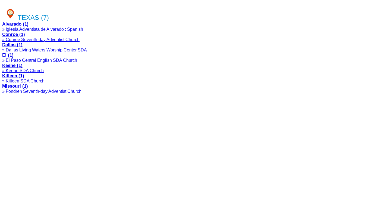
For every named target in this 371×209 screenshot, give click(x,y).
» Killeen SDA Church (23, 81)
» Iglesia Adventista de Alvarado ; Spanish (42, 29)
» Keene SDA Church (23, 70)
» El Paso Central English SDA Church (39, 60)
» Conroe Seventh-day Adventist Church (41, 39)
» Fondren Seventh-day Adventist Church (41, 91)
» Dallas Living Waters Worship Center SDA (44, 50)
